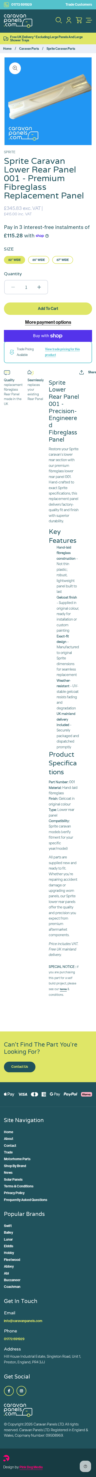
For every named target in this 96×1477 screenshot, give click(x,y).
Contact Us (19, 1067)
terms (63, 989)
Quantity (13, 273)
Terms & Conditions (18, 1186)
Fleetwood (12, 1260)
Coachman (12, 1287)
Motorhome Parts (17, 1159)
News (8, 1173)
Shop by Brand (15, 1166)
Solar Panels (13, 1179)
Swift (8, 1226)
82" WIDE (14, 260)
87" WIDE (63, 260)
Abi (6, 1273)
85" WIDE (38, 260)
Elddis (8, 1246)
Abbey (9, 1266)
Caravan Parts (29, 48)
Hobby (9, 1253)
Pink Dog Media (31, 1467)
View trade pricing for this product (62, 351)
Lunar (8, 1239)
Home (7, 48)
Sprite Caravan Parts (61, 48)
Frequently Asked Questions (25, 1200)
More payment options (48, 322)
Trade (8, 1152)
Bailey (8, 1232)
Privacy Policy (14, 1193)
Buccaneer (12, 1280)
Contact (10, 1146)
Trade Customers (78, 4)
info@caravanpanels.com (23, 1321)
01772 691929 (21, 4)
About (8, 1139)
